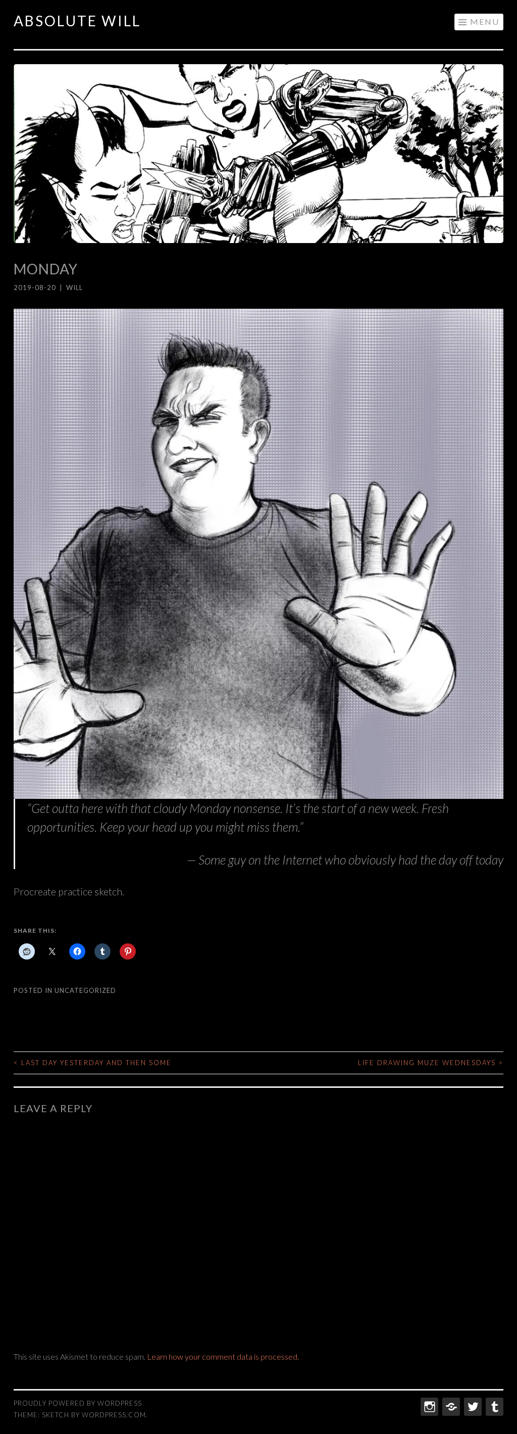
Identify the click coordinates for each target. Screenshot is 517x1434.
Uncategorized (85, 990)
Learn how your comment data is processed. (223, 1356)
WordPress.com (114, 1415)
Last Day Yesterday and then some (93, 1063)
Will (74, 287)
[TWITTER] (472, 1407)
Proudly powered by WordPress (78, 1403)
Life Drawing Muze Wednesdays (430, 1063)
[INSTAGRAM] (428, 1407)
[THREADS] (450, 1407)
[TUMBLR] (493, 1407)
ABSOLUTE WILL (77, 20)
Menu (484, 21)
